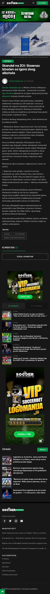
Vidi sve (42, 449)
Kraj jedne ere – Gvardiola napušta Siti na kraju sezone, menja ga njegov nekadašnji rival (30, 327)
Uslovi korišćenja (8, 571)
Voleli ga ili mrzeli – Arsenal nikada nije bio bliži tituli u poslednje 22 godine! (30, 359)
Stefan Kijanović (16, 81)
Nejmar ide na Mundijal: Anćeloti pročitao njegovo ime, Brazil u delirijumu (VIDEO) (30, 338)
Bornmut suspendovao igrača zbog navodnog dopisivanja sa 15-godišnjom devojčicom (29, 470)
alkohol (7, 234)
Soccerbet (42, 3)
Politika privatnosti (9, 575)
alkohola (6, 96)
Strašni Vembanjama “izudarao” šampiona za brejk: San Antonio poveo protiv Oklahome (29, 349)
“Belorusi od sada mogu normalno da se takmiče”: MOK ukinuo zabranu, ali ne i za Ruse (30, 481)
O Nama (5, 559)
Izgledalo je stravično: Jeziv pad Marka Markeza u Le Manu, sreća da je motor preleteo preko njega (30, 459)
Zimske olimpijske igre (12, 87)
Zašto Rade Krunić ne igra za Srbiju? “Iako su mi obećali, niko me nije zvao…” (30, 315)
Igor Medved (7, 93)
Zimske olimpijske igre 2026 (14, 238)
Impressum (6, 563)
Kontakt (5, 567)
